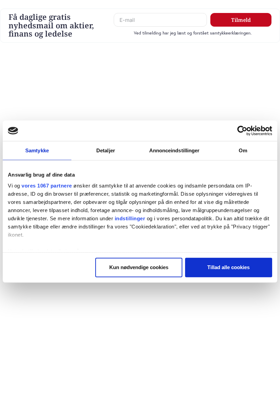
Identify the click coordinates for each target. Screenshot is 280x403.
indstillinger (130, 218)
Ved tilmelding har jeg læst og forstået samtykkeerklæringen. (193, 33)
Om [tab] (243, 150)
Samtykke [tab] (37, 150)
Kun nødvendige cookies (138, 267)
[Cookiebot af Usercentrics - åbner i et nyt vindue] (242, 131)
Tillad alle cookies (228, 267)
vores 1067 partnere (47, 185)
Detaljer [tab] (105, 150)
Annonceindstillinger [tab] (174, 150)
